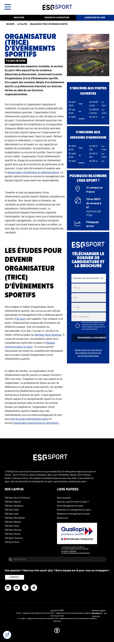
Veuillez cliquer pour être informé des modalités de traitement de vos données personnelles (88, 353)
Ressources (62, 518)
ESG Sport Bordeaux (14, 506)
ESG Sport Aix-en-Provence (17, 498)
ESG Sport (20, 318)
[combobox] (75, 316)
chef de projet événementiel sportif (29, 418)
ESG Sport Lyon (12, 514)
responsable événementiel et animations (36, 422)
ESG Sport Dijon (12, 510)
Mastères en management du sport (73, 514)
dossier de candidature (57, 17)
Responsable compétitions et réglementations (33, 172)
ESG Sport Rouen (12, 534)
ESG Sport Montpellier (15, 518)
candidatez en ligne (95, 17)
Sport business (64, 498)
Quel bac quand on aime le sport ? (73, 502)
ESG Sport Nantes (13, 522)
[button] (57, 630)
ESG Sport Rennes (13, 530)
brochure (19, 17)
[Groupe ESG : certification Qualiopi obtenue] (83, 538)
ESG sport (10, 24)
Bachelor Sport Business (48, 334)
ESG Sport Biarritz (13, 502)
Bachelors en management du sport (74, 510)
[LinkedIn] (16, 587)
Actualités (22, 24)
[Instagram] (8, 587)
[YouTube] (34, 587)
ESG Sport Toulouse (14, 538)
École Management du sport (70, 506)
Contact (15, 577)
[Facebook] (25, 587)
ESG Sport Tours (12, 542)
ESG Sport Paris (12, 526)
